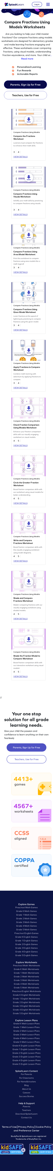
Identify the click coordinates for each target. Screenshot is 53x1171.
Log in (36, 4)
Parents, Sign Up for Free (25, 84)
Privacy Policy (26, 1126)
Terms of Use (9, 1126)
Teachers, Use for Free (25, 95)
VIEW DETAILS (20, 157)
